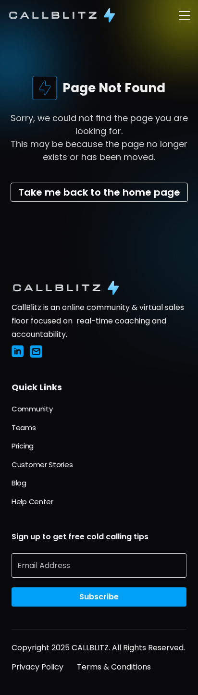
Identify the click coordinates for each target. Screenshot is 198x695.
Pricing (23, 446)
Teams (24, 427)
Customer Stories (42, 464)
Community (32, 409)
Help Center (32, 501)
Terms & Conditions (114, 666)
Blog (19, 483)
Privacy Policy (37, 666)
